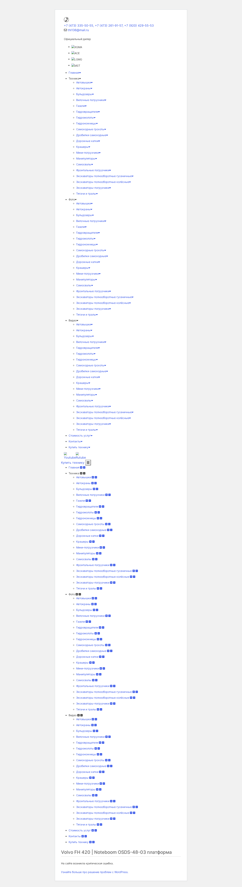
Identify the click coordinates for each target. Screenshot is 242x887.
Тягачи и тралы (86, 193)
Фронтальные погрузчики (92, 170)
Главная (74, 72)
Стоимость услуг (80, 435)
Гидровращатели (87, 111)
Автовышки (83, 82)
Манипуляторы (85, 158)
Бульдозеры (84, 94)
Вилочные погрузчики (90, 100)
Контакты (75, 441)
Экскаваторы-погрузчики (92, 187)
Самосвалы (83, 164)
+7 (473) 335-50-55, (79, 25)
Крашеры (82, 146)
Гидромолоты (85, 117)
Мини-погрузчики (87, 152)
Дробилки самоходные (91, 135)
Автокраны (83, 88)
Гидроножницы (86, 123)
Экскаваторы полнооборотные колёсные (102, 181)
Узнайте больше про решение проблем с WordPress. (94, 872)
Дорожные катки (87, 140)
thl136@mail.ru (78, 30)
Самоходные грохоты (90, 129)
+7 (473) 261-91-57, (109, 25)
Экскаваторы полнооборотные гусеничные (104, 176)
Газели (80, 105)
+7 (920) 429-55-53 (139, 25)
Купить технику (78, 447)
